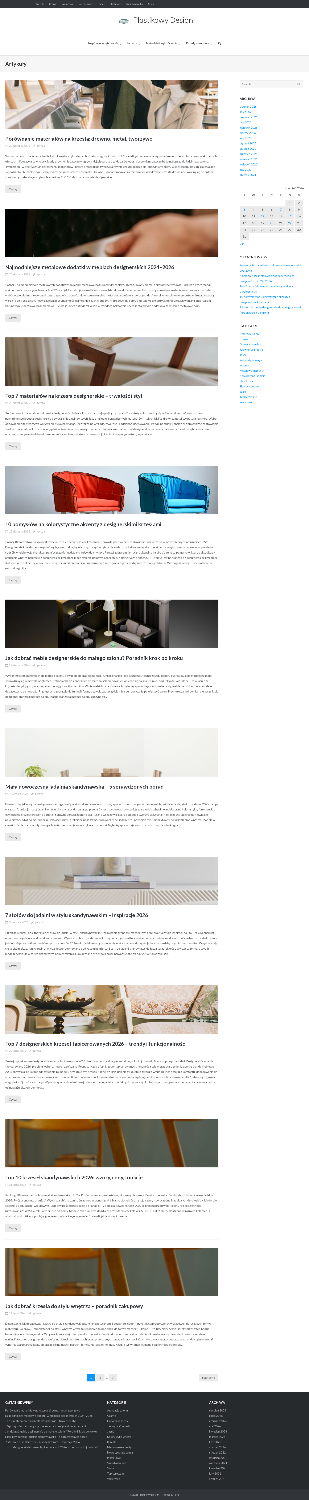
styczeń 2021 (248, 175)
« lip (242, 244)
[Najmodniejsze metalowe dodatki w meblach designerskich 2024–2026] (111, 233)
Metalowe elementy (252, 370)
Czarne (53, 3)
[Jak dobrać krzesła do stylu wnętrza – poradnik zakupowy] (111, 1272)
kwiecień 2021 (249, 164)
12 (262, 216)
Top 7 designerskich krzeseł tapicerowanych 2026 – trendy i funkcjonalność (95, 1043)
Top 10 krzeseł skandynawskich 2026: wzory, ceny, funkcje (74, 1177)
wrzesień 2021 (249, 159)
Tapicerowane (86, 3)
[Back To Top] (298, 1490)
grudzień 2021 (249, 154)
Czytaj (13, 189)
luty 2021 (246, 169)
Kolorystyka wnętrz (252, 360)
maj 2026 (245, 122)
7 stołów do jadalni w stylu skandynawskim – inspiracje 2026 (76, 915)
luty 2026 (246, 138)
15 (290, 216)
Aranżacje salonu (250, 334)
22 (290, 223)
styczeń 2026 (248, 143)
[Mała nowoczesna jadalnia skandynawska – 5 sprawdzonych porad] (111, 752)
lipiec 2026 (246, 112)
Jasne (102, 3)
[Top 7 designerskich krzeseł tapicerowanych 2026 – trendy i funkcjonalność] (111, 1009)
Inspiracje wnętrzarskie (103, 43)
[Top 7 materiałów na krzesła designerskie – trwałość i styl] (111, 361)
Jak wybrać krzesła (251, 349)
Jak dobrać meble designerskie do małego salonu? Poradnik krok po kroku (94, 658)
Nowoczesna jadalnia (252, 376)
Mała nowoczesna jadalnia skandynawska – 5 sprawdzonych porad (84, 786)
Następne (208, 1377)
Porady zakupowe (197, 43)
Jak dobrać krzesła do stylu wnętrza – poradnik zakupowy (74, 1306)
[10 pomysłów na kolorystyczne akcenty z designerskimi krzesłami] (111, 490)
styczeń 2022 (248, 148)
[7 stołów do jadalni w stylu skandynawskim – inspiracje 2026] (111, 881)
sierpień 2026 (248, 106)
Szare (151, 3)
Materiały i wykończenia (161, 43)
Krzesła (40, 3)
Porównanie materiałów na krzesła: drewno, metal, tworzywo (79, 138)
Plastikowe (116, 3)
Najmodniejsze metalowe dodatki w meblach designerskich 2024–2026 (89, 267)
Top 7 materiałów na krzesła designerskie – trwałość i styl (73, 396)
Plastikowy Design (149, 1494)
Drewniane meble (250, 344)
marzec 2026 (248, 133)
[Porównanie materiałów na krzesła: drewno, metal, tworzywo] (111, 104)
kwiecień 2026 (249, 127)
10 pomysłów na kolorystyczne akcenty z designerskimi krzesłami (83, 524)
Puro (176, 1494)
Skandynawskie (135, 3)
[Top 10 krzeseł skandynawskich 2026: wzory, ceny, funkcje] (111, 1143)
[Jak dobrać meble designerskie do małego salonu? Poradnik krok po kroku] (111, 624)
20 (271, 223)
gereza (41, 145)
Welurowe (68, 3)
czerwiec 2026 (249, 117)
